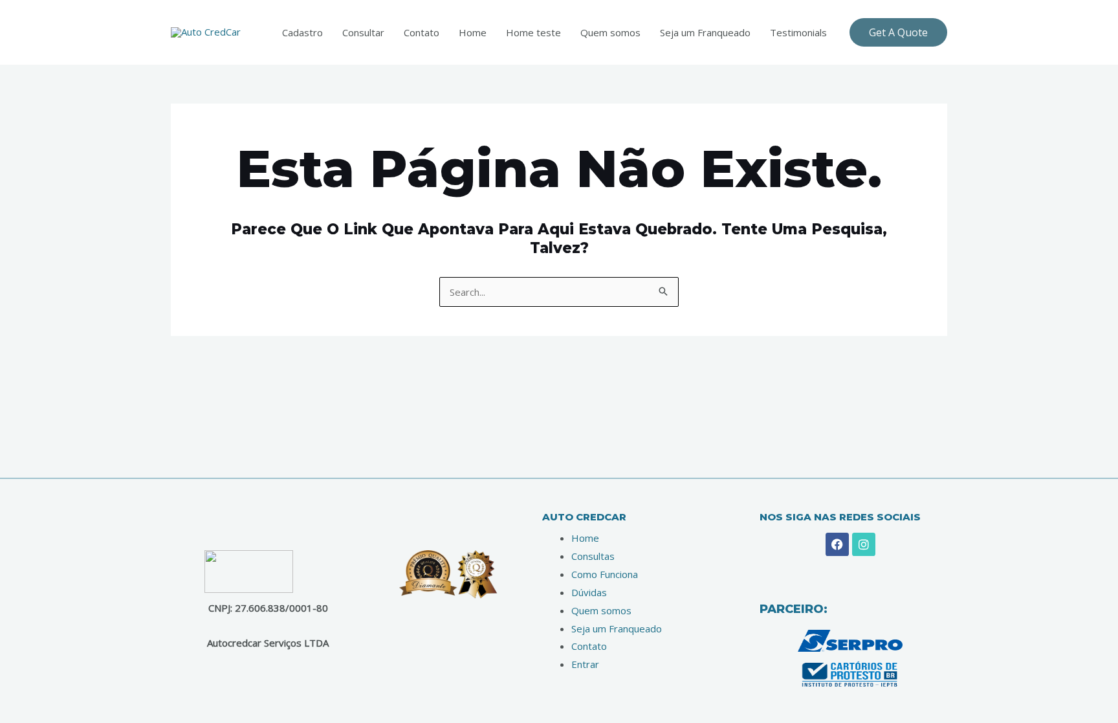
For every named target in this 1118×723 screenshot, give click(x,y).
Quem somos (610, 32)
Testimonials (798, 32)
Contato (421, 32)
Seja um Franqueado (705, 32)
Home (473, 32)
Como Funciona (604, 574)
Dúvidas (589, 592)
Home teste (533, 32)
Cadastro (302, 32)
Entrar (585, 664)
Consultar (363, 32)
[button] (898, 32)
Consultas (593, 556)
